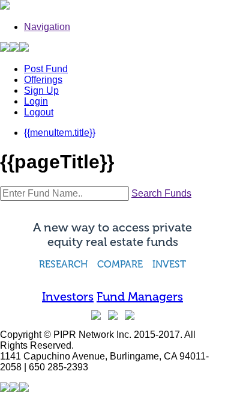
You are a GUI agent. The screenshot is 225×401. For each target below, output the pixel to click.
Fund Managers (140, 296)
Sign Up (41, 90)
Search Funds (161, 193)
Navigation (47, 27)
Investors (68, 296)
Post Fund (46, 69)
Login (36, 101)
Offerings (43, 80)
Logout (38, 112)
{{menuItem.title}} (59, 132)
